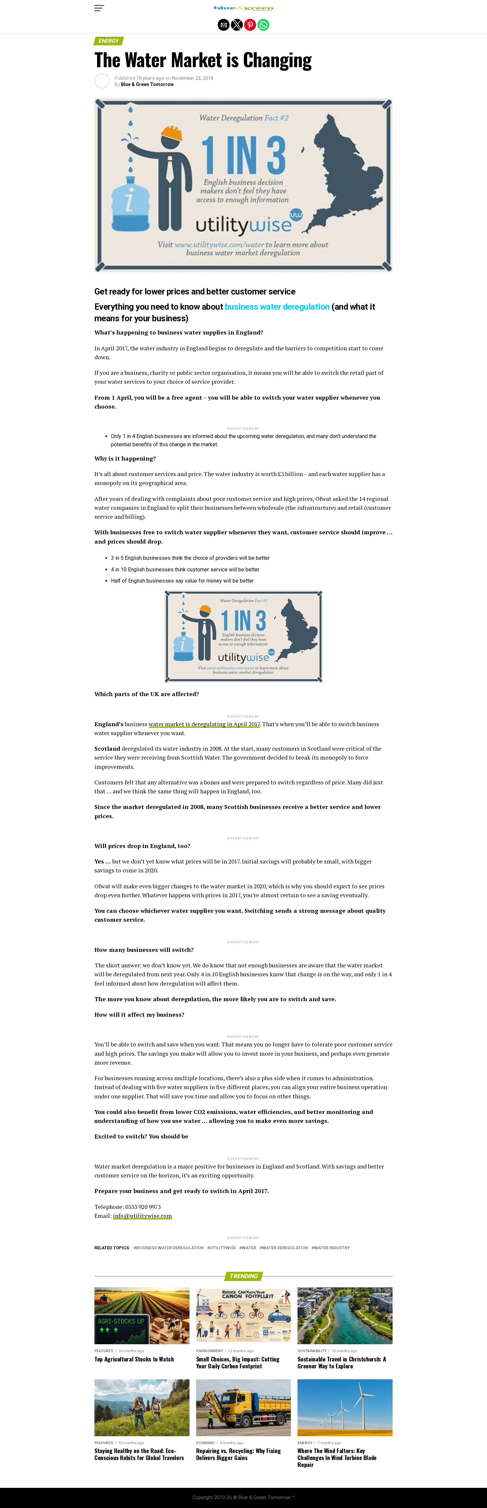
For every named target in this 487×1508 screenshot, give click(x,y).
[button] (99, 8)
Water (249, 1248)
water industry (332, 1248)
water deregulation (285, 1248)
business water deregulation (277, 307)
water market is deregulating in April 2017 (204, 724)
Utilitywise (223, 1248)
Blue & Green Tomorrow (147, 84)
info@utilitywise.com (142, 1216)
